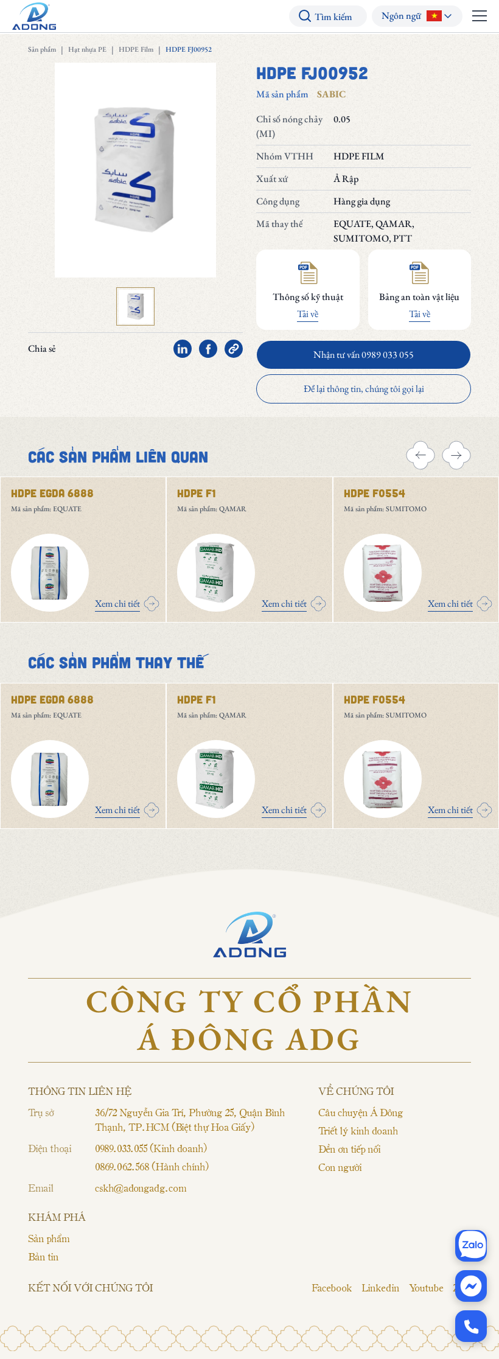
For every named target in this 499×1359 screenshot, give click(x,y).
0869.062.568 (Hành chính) (151, 1166)
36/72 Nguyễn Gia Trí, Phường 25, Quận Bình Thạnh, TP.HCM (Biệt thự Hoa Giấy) (190, 1119)
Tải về (307, 314)
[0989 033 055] (471, 1326)
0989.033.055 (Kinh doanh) (150, 1148)
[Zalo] (471, 1246)
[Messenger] (471, 1286)
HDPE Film (136, 49)
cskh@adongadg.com (140, 1187)
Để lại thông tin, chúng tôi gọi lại (364, 388)
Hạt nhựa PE (87, 49)
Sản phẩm (42, 49)
